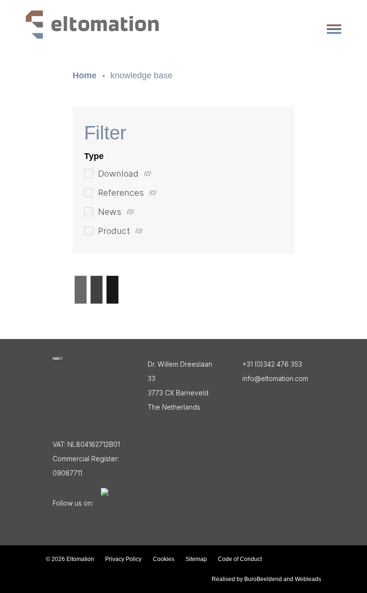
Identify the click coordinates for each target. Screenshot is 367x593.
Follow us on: (73, 503)
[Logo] (57, 358)
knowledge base (141, 75)
